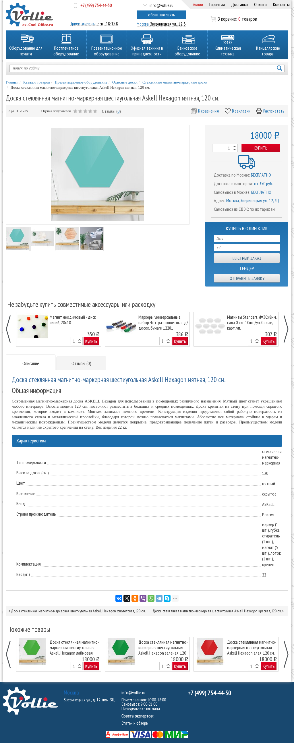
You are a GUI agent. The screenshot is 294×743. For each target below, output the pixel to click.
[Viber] (143, 598)
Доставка (239, 4)
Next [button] (283, 329)
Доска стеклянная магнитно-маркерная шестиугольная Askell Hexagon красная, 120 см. (216, 611)
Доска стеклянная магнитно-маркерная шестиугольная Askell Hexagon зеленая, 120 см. (163, 647)
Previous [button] (11, 329)
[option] (58, 329)
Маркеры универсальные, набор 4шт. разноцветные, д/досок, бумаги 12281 (163, 322)
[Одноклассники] (134, 598)
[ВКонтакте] (118, 598)
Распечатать (273, 111)
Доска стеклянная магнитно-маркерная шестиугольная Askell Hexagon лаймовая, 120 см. (74, 647)
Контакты (281, 4)
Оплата (260, 4)
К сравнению (208, 111)
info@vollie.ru (161, 5)
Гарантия (217, 4)
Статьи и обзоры (134, 723)
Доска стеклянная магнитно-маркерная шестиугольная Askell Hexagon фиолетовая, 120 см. (78, 611)
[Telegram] (159, 598)
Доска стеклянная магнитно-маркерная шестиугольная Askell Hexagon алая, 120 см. (251, 647)
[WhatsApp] (151, 598)
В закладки (241, 111)
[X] (126, 598)
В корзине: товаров (237, 19)
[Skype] (167, 598)
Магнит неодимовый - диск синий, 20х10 (73, 319)
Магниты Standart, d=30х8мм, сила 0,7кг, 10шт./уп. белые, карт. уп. (251, 322)
